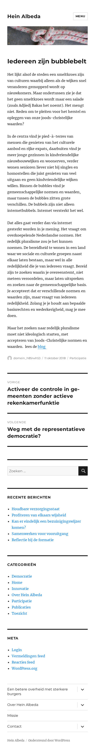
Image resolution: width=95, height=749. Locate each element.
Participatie (78, 358)
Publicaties (21, 607)
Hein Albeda (23, 16)
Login (17, 650)
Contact (14, 726)
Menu (80, 16)
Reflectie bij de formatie (33, 540)
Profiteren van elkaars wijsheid (39, 515)
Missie (12, 715)
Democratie (22, 576)
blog (42, 346)
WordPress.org (24, 668)
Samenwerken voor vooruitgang (40, 533)
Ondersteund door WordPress (49, 740)
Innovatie (20, 588)
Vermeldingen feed (28, 656)
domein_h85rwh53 (26, 358)
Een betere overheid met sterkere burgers (37, 691)
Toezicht (19, 613)
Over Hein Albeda (27, 595)
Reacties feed (23, 662)
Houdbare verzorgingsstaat (36, 509)
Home (17, 582)
